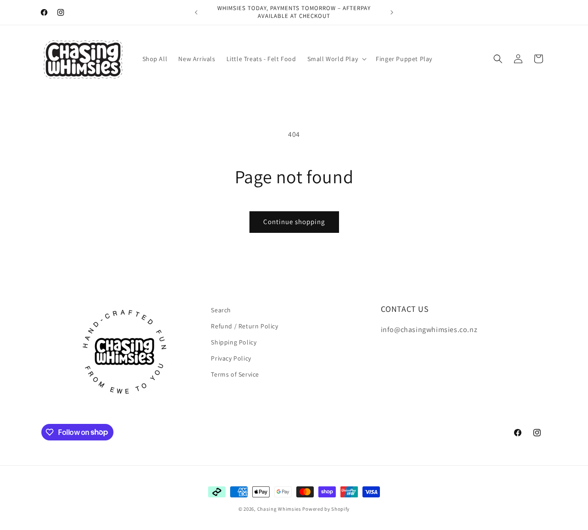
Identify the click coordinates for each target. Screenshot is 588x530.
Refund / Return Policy (244, 326)
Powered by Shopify (326, 509)
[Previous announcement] (196, 12)
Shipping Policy (233, 342)
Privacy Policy (231, 358)
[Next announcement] (392, 12)
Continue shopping (294, 221)
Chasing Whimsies (279, 509)
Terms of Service (235, 374)
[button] (336, 58)
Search (221, 310)
